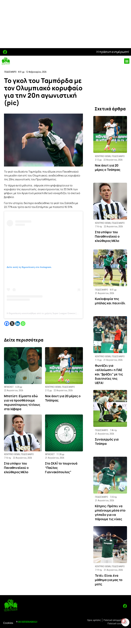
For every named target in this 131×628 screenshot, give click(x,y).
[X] (12, 323)
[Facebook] (5, 52)
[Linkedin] (17, 323)
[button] (126, 61)
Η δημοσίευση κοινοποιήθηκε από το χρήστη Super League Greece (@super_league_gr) (52, 313)
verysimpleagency (27, 621)
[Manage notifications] (123, 621)
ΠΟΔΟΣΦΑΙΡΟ (10, 72)
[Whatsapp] (23, 323)
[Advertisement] (65, 24)
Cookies (8, 622)
